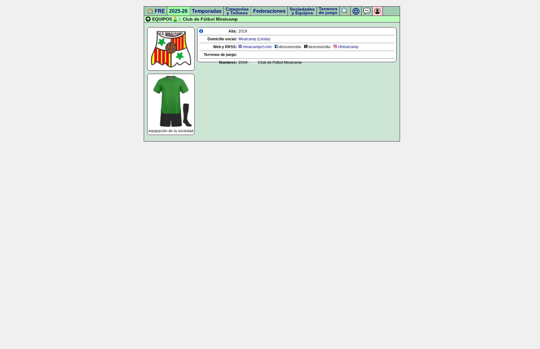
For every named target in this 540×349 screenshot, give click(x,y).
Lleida (263, 39)
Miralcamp (247, 39)
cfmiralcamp (348, 47)
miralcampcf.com (257, 47)
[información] (201, 31)
